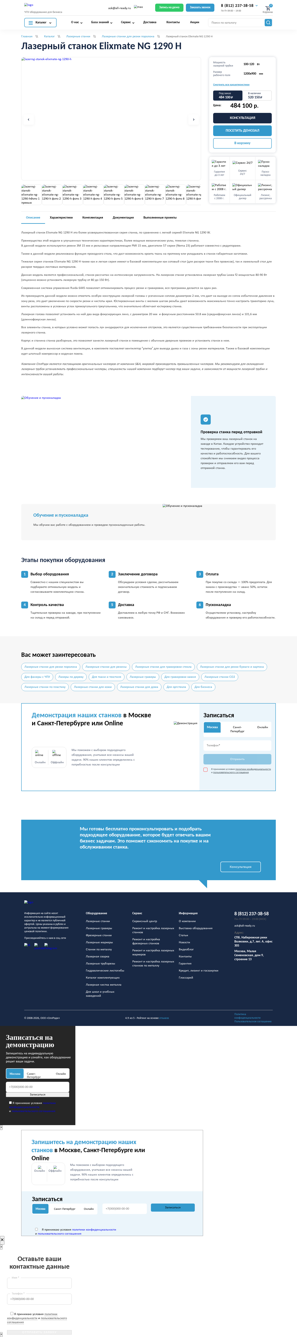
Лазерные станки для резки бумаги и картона (232, 666)
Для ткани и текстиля (106, 677)
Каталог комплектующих (103, 977)
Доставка (149, 22)
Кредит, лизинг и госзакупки (198, 970)
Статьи (183, 935)
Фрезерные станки (99, 935)
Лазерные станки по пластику (44, 687)
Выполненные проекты (160, 217)
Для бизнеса (203, 687)
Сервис (126, 22)
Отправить (237, 759)
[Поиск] (268, 22)
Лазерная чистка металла (103, 984)
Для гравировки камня (180, 677)
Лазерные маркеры (99, 942)
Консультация (241, 867)
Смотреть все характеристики (231, 84)
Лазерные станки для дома (139, 687)
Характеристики (61, 217)
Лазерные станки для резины (106, 666)
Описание (33, 217)
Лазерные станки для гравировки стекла (163, 666)
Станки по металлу (99, 949)
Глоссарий (186, 977)
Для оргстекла (176, 687)
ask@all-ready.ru (119, 8)
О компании (187, 921)
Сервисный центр (144, 921)
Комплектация (92, 217)
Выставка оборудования (196, 928)
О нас (75, 22)
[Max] (138, 8)
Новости (184, 942)
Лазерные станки (98, 921)
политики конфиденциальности (253, 769)
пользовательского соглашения (231, 772)
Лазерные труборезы (100, 963)
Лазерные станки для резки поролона (50, 666)
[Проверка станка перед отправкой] (106, 442)
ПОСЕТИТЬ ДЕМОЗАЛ (242, 131)
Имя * (15, 1277)
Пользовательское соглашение (253, 1021)
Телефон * (18, 1293)
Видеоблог (186, 949)
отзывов (164, 1018)
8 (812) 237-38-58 (237, 6)
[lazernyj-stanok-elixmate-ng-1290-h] (46, 59)
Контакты (173, 22)
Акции (194, 22)
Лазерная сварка (97, 956)
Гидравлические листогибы (105, 970)
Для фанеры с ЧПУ (37, 677)
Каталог (41, 22)
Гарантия (185, 963)
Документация (123, 217)
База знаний (100, 22)
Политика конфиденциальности (247, 1016)
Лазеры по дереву (70, 677)
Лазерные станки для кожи (93, 687)
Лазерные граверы (143, 677)
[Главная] (45, 904)
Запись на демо (169, 7)
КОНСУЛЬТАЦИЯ (242, 118)
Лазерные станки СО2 (219, 677)
